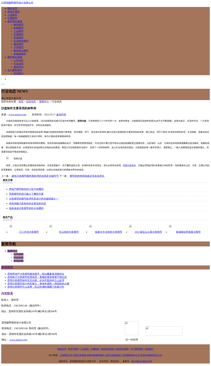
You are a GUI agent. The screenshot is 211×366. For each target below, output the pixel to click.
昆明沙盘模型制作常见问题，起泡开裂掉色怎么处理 (35, 280)
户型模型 (18, 47)
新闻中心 (44, 101)
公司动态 (18, 60)
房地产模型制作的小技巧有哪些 (26, 189)
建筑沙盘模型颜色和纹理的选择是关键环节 (35, 176)
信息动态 (31, 101)
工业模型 (12, 15)
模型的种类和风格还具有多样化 (86, 176)
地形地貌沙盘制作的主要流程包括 (27, 203)
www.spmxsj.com (17, 114)
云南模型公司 (66, 355)
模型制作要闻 (14, 57)
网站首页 (12, 8)
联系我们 (18, 73)
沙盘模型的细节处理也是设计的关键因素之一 (33, 198)
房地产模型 (13, 11)
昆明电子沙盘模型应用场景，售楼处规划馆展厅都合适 (37, 277)
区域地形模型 (21, 41)
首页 (21, 101)
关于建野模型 (14, 70)
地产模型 (74, 349)
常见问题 (18, 260)
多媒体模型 (20, 54)
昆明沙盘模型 (79, 355)
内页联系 (7, 293)
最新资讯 (18, 67)
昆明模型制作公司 (131, 355)
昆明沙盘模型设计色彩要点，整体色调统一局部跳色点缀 (38, 283)
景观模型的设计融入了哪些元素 (26, 194)
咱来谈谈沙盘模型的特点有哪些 (26, 208)
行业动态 (18, 63)
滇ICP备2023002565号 (141, 361)
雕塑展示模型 (21, 50)
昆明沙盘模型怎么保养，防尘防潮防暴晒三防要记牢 (35, 287)
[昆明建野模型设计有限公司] (17, 2)
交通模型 (12, 18)
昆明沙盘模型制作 (95, 355)
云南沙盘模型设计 (113, 355)
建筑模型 (18, 44)
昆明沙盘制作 (129, 165)
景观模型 (18, 37)
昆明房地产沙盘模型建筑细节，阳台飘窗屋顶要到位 (35, 274)
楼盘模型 (18, 24)
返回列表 (61, 114)
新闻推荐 (7, 267)
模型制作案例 (14, 21)
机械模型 (18, 28)
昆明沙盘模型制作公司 (151, 355)
